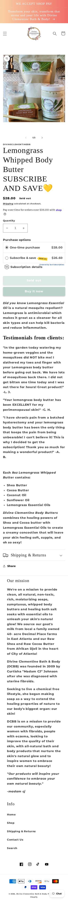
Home (11, 814)
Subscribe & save (28, 258)
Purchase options (17, 240)
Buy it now (34, 291)
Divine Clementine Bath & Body (31, 894)
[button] (5, 33)
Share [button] (11, 566)
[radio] (6, 247)
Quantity (9, 220)
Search (12, 848)
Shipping (8, 203)
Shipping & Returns (21, 831)
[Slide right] (42, 137)
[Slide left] (26, 137)
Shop (10, 822)
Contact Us (15, 839)
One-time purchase (25, 247)
